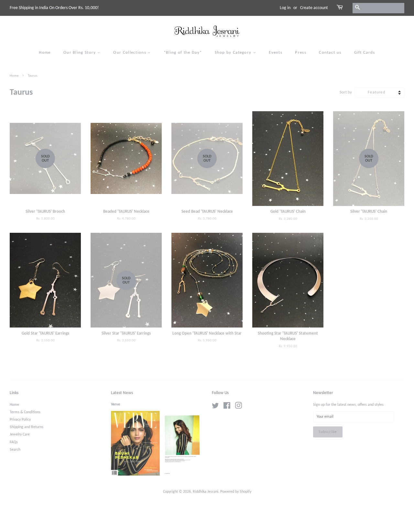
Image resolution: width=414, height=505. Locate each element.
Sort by (346, 92)
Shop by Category (234, 52)
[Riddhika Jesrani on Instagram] (238, 407)
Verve (115, 404)
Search (15, 450)
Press (300, 52)
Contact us (330, 52)
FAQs (14, 442)
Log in (285, 7)
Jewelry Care (20, 434)
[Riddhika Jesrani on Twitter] (215, 407)
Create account (314, 7)
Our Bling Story (80, 52)
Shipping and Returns (26, 427)
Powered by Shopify (235, 492)
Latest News (122, 393)
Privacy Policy (20, 420)
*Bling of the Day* (183, 52)
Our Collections (130, 52)
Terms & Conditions (25, 412)
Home (44, 52)
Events (275, 52)
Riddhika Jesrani (205, 492)
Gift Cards (364, 52)
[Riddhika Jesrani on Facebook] (227, 407)
